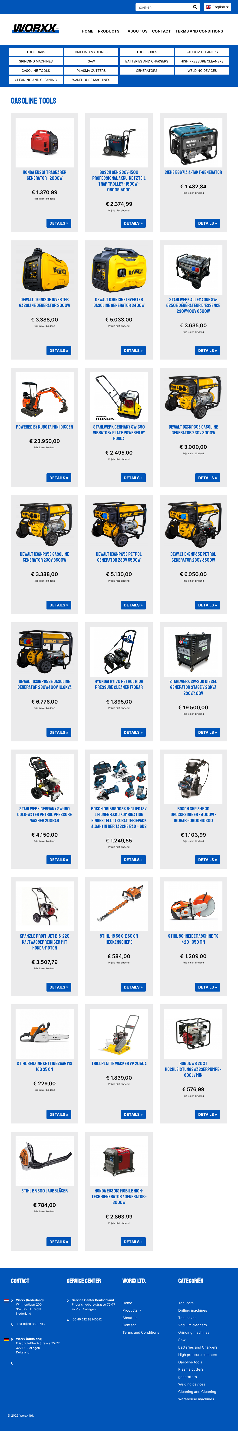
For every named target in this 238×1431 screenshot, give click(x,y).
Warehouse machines (91, 80)
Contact (161, 31)
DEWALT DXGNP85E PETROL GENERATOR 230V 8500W (193, 557)
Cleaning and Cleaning (36, 80)
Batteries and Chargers (146, 61)
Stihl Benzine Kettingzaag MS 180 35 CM (44, 1066)
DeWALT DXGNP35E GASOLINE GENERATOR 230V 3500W (44, 557)
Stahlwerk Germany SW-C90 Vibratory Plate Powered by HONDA (119, 433)
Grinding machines (36, 61)
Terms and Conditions (199, 31)
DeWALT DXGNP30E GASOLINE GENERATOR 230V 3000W (193, 430)
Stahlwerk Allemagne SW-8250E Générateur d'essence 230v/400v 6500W (193, 305)
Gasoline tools (36, 70)
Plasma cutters (91, 70)
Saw (91, 61)
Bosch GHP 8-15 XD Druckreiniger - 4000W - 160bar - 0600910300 (193, 814)
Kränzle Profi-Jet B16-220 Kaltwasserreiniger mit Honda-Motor (44, 942)
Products (109, 31)
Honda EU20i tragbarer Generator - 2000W (44, 175)
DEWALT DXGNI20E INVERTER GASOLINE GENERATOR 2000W (44, 302)
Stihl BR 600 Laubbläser (44, 1191)
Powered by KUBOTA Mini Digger (44, 427)
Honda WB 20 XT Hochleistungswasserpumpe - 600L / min (193, 1069)
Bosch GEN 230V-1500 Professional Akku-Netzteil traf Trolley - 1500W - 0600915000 (119, 181)
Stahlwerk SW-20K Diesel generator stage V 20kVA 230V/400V (193, 687)
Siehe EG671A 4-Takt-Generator (193, 172)
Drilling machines (91, 52)
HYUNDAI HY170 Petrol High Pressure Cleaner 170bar (119, 684)
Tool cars (35, 52)
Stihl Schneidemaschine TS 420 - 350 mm (193, 939)
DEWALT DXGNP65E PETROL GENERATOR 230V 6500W (119, 557)
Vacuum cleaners (202, 52)
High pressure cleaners (202, 61)
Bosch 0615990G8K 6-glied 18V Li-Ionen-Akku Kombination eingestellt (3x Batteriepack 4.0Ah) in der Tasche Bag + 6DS (119, 817)
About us (137, 31)
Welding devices (202, 70)
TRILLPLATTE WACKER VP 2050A (119, 1064)
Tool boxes (146, 52)
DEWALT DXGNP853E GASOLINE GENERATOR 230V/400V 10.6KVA (44, 684)
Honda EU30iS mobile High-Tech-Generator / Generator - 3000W (119, 1196)
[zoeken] (195, 6)
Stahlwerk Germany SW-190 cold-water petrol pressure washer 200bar (44, 814)
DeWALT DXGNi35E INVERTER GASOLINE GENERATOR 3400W (119, 302)
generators (146, 70)
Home (87, 31)
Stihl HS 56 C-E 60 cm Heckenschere (119, 939)
